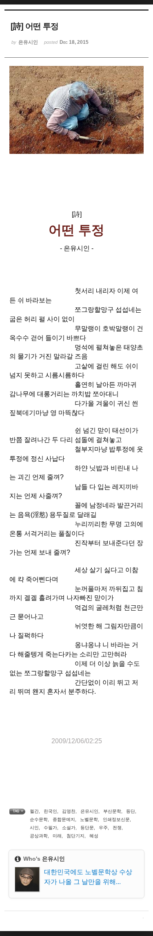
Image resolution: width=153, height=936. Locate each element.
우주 (103, 827)
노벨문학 (89, 819)
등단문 (87, 827)
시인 (34, 827)
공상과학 (39, 835)
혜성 (93, 835)
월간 (34, 811)
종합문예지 (64, 819)
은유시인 (89, 811)
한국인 (50, 811)
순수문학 (39, 819)
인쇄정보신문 (116, 819)
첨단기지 (75, 835)
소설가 (68, 827)
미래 (57, 835)
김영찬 (68, 811)
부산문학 (112, 811)
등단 (130, 811)
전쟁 (117, 827)
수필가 (50, 827)
